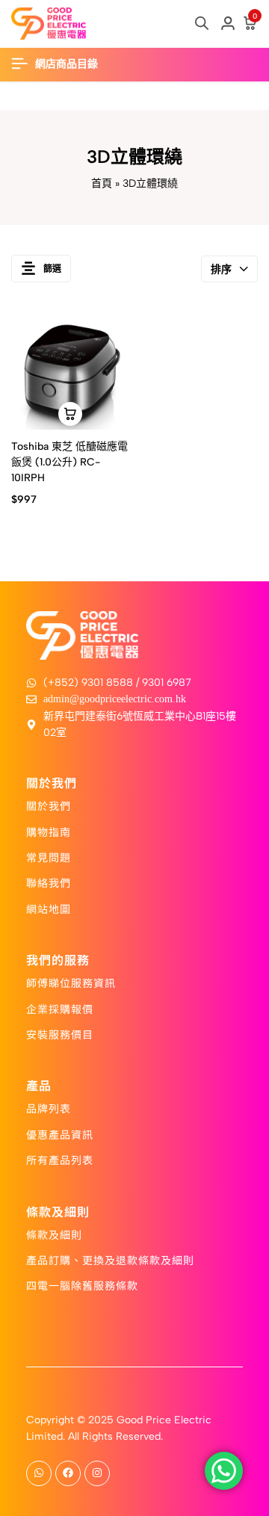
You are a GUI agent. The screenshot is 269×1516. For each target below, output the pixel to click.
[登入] (228, 24)
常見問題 (48, 857)
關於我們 (48, 805)
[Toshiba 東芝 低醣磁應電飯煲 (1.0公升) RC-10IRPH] (70, 371)
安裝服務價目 (59, 1034)
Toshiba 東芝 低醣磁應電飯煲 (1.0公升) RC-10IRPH (69, 462)
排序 (221, 269)
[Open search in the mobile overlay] (201, 23)
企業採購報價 (59, 1008)
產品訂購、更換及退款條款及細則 (110, 1259)
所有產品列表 (59, 1159)
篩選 (52, 269)
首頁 (101, 183)
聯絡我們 (48, 882)
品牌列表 (48, 1108)
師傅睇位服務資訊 (71, 982)
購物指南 (48, 831)
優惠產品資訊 (59, 1134)
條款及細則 (54, 1234)
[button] (70, 414)
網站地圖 (48, 908)
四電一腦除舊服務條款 (82, 1285)
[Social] (39, 1473)
